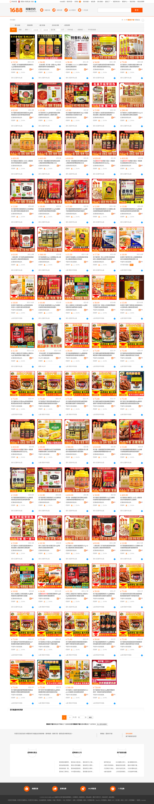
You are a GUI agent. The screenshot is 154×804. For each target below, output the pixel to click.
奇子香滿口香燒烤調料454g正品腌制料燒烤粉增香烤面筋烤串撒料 (49, 210)
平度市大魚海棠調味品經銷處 (72, 262)
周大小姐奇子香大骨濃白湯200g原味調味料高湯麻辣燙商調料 (49, 547)
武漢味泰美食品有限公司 (17, 69)
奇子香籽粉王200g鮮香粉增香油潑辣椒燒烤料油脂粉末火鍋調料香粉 (49, 114)
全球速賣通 (42, 800)
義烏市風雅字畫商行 (134, 765)
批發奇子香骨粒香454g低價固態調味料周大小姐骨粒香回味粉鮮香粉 (22, 306)
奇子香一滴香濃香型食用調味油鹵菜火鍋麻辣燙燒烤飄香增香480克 (76, 162)
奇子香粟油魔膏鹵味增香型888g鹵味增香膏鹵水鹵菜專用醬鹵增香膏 (22, 114)
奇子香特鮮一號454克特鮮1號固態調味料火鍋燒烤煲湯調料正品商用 (104, 258)
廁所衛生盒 (107, 762)
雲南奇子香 (109, 733)
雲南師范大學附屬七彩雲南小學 (92, 768)
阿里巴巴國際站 (22, 800)
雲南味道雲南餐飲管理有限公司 (80, 768)
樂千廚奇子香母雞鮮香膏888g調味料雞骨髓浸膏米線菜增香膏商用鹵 (131, 402)
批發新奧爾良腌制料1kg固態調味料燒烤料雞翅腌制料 (49, 595)
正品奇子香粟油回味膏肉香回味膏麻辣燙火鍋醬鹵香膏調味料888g (104, 66)
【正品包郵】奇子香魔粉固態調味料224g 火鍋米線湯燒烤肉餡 (49, 354)
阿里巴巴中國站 (33, 800)
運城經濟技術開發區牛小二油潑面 (126, 765)
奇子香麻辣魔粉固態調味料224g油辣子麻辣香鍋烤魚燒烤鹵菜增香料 (76, 210)
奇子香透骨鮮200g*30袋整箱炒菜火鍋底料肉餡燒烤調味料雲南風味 (49, 258)
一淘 (63, 800)
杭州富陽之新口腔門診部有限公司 (126, 762)
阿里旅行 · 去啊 (70, 800)
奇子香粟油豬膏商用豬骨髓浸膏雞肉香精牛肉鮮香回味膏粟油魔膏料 (104, 402)
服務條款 (82, 797)
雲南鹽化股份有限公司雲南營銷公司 (94, 771)
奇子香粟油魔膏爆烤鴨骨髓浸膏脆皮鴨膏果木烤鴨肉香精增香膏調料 (104, 354)
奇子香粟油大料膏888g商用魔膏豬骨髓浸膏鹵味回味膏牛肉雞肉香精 (22, 402)
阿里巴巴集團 (12, 800)
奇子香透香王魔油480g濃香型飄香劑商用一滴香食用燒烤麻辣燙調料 (104, 691)
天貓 (54, 800)
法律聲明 (75, 797)
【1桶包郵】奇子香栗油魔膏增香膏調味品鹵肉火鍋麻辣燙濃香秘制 (22, 258)
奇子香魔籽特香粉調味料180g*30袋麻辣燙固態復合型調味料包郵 (77, 114)
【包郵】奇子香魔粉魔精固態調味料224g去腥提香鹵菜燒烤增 (22, 66)
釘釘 (126, 800)
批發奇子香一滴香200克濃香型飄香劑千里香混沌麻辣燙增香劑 (104, 306)
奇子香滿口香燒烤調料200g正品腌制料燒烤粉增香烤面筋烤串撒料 (49, 306)
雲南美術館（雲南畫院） (66, 768)
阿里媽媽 (79, 800)
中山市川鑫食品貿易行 (44, 358)
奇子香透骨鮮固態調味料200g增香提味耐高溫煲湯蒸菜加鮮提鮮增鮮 (131, 210)
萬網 (109, 800)
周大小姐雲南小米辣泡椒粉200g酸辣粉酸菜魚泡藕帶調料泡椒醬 (76, 306)
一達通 (138, 800)
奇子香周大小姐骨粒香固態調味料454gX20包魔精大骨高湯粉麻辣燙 (77, 691)
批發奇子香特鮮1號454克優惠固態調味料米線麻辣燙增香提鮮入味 (131, 258)
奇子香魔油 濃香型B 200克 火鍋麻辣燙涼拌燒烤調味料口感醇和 (22, 162)
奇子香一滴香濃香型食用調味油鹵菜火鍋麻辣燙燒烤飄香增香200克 (49, 162)
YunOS (98, 800)
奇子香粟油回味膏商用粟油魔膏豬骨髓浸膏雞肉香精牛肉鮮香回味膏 (76, 402)
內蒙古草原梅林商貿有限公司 (113, 765)
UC (113, 800)
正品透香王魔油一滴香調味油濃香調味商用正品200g (131, 162)
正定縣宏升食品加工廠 (110, 768)
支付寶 (117, 800)
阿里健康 (131, 800)
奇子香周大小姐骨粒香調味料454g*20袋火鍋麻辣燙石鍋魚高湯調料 (131, 114)
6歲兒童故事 (107, 771)
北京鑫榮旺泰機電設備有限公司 (137, 771)
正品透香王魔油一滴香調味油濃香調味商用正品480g (104, 162)
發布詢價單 (129, 733)
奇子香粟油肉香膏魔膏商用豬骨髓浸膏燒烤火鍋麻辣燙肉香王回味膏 (131, 354)
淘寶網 (49, 800)
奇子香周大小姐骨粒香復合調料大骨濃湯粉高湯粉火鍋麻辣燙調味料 (131, 66)
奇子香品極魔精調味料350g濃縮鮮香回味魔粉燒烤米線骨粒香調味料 (76, 354)
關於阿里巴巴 (97, 797)
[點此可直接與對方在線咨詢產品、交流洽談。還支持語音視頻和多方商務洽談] (33, 78)
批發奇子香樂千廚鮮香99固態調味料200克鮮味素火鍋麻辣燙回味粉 (131, 306)
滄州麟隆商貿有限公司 (134, 762)
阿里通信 (104, 800)
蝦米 (84, 800)
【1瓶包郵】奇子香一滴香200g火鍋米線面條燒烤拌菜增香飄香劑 (49, 66)
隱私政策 (88, 797)
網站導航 (111, 797)
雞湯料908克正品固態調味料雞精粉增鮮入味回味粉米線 (49, 450)
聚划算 (59, 800)
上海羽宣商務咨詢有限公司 (124, 771)
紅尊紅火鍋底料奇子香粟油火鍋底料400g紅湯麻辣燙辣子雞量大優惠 (22, 354)
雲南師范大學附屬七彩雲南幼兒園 (93, 765)
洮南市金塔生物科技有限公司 (124, 768)
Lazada (143, 800)
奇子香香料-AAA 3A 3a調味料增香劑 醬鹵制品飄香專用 (76, 66)
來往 (122, 800)
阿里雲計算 (90, 800)
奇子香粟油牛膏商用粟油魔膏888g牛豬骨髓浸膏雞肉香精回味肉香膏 (49, 402)
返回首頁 (93, 724)
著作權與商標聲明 (65, 797)
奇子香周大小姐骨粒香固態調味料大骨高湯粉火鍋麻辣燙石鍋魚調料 (104, 114)
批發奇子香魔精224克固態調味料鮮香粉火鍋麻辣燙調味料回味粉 (77, 258)
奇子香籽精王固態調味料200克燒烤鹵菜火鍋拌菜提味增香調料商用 (22, 210)
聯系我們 (105, 797)
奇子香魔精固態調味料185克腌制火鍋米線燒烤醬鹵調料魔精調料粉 (104, 210)
